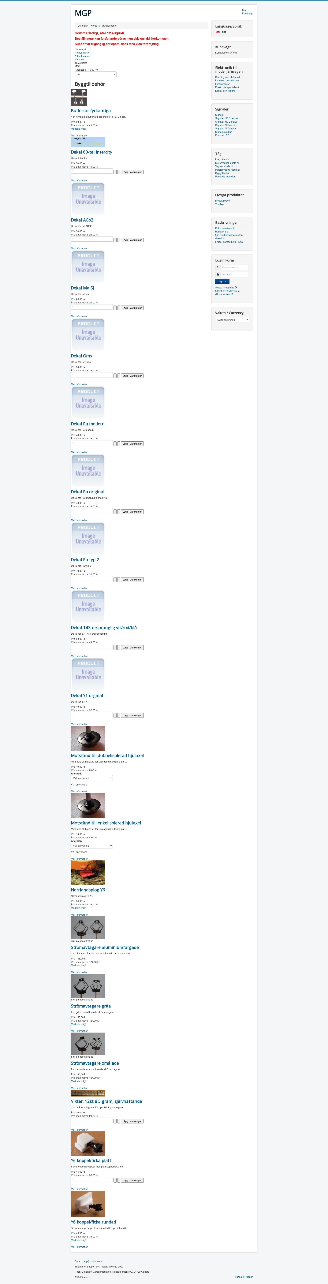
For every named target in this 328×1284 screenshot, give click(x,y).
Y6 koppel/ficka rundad (93, 1222)
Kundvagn (247, 13)
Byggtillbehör (222, 173)
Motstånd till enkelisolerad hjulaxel (106, 823)
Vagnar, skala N (224, 166)
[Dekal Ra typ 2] (88, 538)
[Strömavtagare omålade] (88, 1043)
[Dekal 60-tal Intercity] (88, 142)
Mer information (79, 135)
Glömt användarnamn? (227, 291)
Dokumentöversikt (225, 228)
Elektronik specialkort (227, 87)
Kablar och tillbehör (225, 90)
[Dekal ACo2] (88, 198)
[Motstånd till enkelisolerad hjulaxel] (88, 805)
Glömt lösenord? (224, 294)
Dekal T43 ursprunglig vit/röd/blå (104, 627)
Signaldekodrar (223, 132)
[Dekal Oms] (88, 334)
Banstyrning (221, 231)
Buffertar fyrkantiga (91, 110)
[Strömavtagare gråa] (88, 985)
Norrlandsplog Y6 (88, 889)
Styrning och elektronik (227, 77)
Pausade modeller (225, 176)
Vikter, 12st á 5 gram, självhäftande (106, 1101)
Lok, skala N (222, 159)
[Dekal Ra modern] (88, 402)
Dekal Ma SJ (82, 288)
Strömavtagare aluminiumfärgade (105, 947)
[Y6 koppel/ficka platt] (88, 1143)
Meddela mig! (78, 128)
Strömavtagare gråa (91, 1006)
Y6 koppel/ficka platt (91, 1160)
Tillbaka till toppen (243, 1276)
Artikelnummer (83, 56)
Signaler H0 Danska (226, 121)
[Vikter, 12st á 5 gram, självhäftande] (88, 1092)
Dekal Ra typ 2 (85, 559)
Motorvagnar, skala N (227, 163)
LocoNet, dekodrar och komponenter (227, 82)
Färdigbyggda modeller (227, 169)
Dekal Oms (81, 355)
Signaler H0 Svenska (226, 118)
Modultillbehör (222, 200)
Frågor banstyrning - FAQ (229, 241)
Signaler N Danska (225, 128)
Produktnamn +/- (84, 52)
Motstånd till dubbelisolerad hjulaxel (107, 755)
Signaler (219, 115)
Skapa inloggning (225, 287)
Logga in (222, 281)
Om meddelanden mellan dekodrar (229, 236)
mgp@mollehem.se (93, 1261)
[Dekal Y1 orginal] (88, 674)
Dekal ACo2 (82, 220)
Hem (244, 10)
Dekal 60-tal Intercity (91, 152)
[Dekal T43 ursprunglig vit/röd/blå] (88, 606)
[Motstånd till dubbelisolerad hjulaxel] (88, 738)
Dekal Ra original (87, 491)
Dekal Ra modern (88, 423)
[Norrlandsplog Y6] (88, 872)
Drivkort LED (222, 135)
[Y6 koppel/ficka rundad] (88, 1203)
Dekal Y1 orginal (87, 695)
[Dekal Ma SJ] (88, 266)
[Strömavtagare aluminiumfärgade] (88, 927)
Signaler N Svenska (226, 125)
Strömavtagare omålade (95, 1063)
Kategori (79, 59)
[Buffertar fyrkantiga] (79, 97)
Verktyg (219, 204)
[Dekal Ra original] (88, 470)
